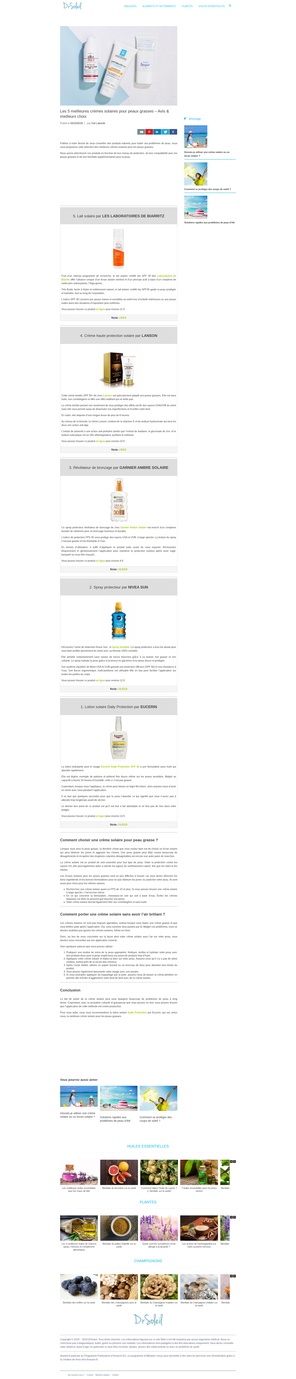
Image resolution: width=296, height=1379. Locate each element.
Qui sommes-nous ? (76, 1375)
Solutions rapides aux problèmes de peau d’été (209, 222)
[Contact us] (141, 132)
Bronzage (195, 118)
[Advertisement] (118, 182)
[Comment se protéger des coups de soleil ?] (196, 174)
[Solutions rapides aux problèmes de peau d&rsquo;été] (196, 207)
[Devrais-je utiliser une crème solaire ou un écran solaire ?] (196, 137)
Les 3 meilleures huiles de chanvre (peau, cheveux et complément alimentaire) (79, 1246)
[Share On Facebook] (173, 132)
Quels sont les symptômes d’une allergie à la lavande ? (159, 1245)
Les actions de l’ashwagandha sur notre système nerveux (199, 1245)
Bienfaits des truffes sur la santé (79, 1302)
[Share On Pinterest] (149, 132)
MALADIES (130, 6)
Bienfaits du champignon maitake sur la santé (159, 1304)
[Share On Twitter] (165, 132)
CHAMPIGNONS (148, 1261)
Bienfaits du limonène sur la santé (119, 1188)
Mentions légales (102, 1375)
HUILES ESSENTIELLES (212, 6)
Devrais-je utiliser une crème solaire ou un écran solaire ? (207, 154)
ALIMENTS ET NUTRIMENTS (159, 6)
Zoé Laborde (98, 123)
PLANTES (187, 6)
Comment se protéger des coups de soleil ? (207, 189)
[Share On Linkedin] (157, 132)
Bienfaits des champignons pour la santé (119, 1304)
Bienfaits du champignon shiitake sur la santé (199, 1304)
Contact (90, 1375)
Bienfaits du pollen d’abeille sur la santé (119, 1245)
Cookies (115, 1375)
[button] (234, 1161)
